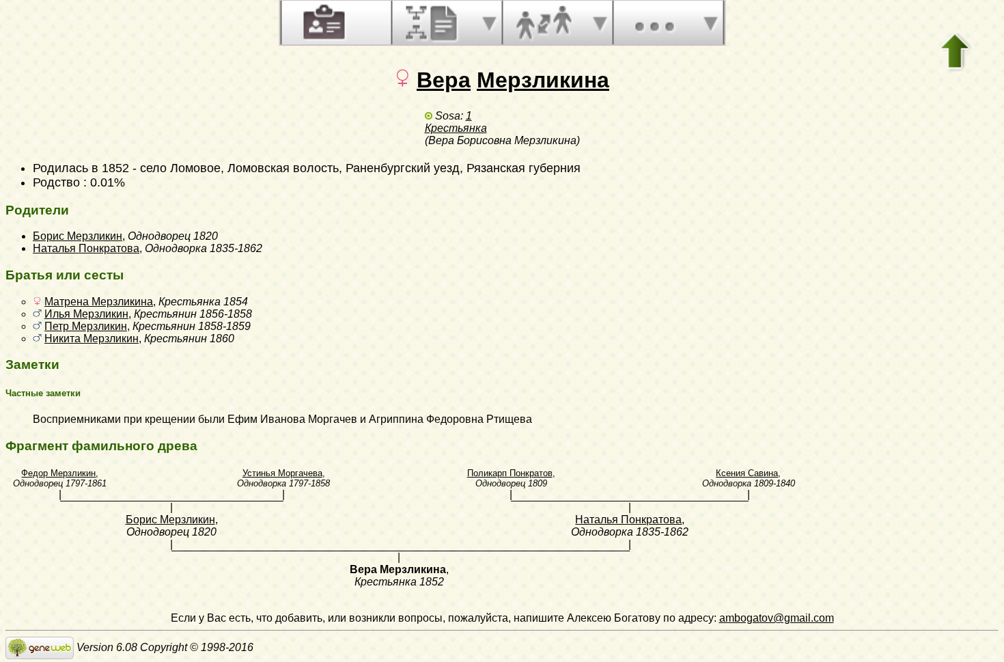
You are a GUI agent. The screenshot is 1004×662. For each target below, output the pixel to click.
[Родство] (544, 22)
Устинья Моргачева (282, 473)
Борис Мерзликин (77, 236)
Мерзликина (543, 80)
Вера (444, 80)
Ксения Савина (747, 473)
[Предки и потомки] (433, 22)
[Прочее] (654, 22)
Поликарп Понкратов (510, 473)
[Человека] (322, 22)
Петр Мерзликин (85, 326)
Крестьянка (456, 128)
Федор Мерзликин (58, 473)
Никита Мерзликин (91, 338)
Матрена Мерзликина (98, 301)
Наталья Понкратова (86, 248)
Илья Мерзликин (86, 314)
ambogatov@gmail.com (776, 618)
